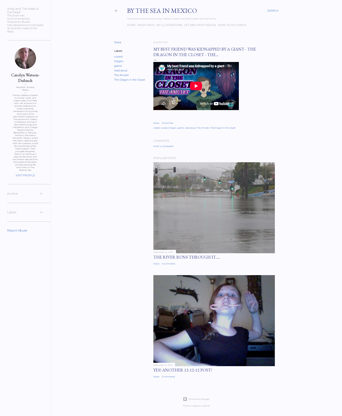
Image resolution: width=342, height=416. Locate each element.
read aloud (120, 70)
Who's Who (146, 25)
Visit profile (25, 175)
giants (118, 65)
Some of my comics (232, 25)
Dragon (118, 61)
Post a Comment (163, 146)
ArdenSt (206, 405)
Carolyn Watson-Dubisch (25, 77)
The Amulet (121, 75)
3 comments (168, 376)
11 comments (168, 263)
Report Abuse (17, 230)
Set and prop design (200, 25)
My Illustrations (169, 25)
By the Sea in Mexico (162, 10)
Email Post (167, 123)
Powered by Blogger (199, 399)
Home (131, 25)
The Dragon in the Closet (129, 79)
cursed (118, 56)
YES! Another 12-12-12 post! (182, 370)
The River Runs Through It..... (186, 257)
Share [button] (117, 42)
